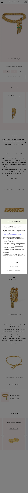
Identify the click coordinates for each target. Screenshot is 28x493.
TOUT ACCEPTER (14, 262)
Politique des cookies (19, 246)
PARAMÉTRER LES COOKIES (14, 270)
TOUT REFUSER (14, 266)
